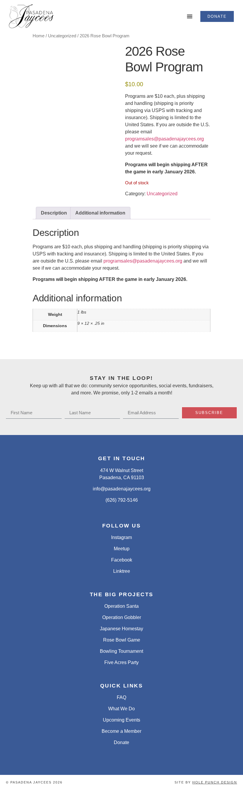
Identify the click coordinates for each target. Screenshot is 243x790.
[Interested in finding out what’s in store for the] (76, 350)
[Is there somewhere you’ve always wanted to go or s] (106, 350)
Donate (121, 742)
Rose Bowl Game (121, 639)
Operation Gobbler (121, 617)
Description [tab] (54, 212)
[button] (189, 16)
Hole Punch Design (214, 782)
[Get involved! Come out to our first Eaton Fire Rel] (228, 350)
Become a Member (121, 731)
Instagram (121, 537)
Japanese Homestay (121, 628)
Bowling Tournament (121, 651)
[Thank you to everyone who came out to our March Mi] (15, 350)
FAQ (121, 697)
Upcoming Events (121, 719)
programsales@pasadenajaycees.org (164, 138)
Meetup (122, 548)
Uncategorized (62, 35)
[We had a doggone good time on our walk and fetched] (167, 350)
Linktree (121, 571)
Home (38, 35)
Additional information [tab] (100, 212)
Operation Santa (121, 606)
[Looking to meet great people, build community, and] (137, 350)
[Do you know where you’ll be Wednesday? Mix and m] (45, 350)
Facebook (121, 559)
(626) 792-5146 (121, 500)
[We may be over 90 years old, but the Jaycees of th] (198, 350)
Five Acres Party (121, 662)
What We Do (121, 708)
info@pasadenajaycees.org (122, 488)
